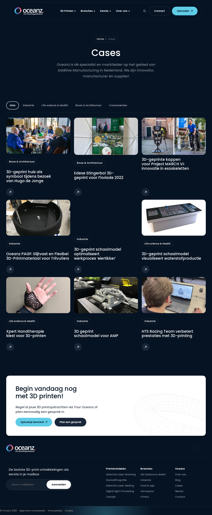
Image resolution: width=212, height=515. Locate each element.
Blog (177, 480)
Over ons (121, 11)
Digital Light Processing (120, 491)
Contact (180, 497)
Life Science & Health (153, 474)
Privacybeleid (55, 510)
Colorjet (111, 497)
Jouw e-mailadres (23, 484)
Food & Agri (147, 485)
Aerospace (147, 491)
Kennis (104, 11)
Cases (179, 485)
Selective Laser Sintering (121, 474)
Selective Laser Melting (120, 485)
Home (100, 39)
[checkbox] (29, 105)
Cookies (69, 510)
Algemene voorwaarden (32, 510)
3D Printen (66, 11)
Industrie (145, 480)
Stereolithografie (116, 480)
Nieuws (179, 491)
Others (144, 497)
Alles (13, 105)
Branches (87, 11)
